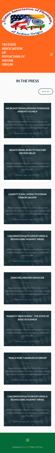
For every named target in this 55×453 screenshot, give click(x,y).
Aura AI (26, 447)
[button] (51, 54)
